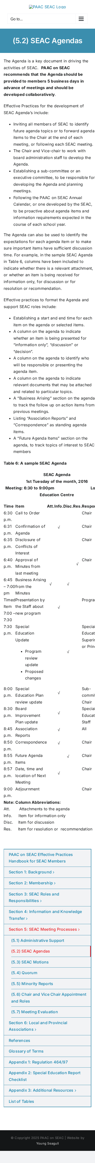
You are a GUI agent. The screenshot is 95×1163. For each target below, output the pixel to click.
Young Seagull (47, 1143)
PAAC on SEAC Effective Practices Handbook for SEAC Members (41, 858)
